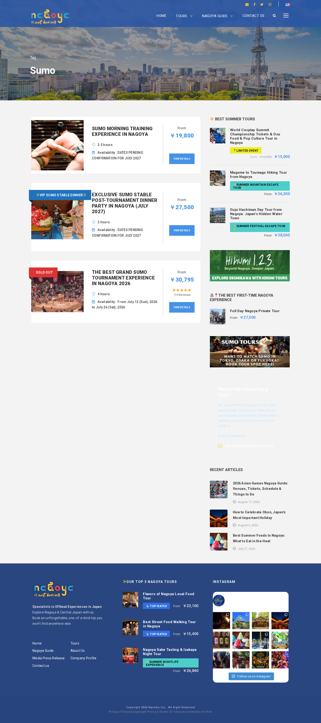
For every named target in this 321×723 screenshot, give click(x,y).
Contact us (254, 16)
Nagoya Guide (214, 16)
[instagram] (270, 4)
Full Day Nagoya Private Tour (255, 311)
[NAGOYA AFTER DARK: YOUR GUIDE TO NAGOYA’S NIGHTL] (260, 640)
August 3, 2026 (248, 525)
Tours (181, 16)
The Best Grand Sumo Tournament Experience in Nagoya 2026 (123, 277)
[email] (247, 4)
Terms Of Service (172, 711)
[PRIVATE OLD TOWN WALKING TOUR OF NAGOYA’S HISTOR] (241, 659)
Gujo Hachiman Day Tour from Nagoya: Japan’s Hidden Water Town (256, 214)
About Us (77, 650)
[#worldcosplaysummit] (280, 640)
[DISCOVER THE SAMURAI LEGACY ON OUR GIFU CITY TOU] (241, 620)
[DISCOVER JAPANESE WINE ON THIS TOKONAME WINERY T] (221, 640)
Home (161, 16)
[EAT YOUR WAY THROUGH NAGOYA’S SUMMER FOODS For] (241, 640)
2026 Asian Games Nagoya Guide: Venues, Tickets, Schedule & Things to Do (260, 488)
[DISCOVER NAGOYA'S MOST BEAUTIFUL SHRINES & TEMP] (260, 620)
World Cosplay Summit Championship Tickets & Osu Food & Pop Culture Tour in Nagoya (255, 136)
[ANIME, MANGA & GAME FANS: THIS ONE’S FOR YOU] (280, 659)
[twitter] (261, 4)
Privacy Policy (119, 711)
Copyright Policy (145, 711)
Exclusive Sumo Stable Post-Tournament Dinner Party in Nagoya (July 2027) (124, 203)
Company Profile (83, 658)
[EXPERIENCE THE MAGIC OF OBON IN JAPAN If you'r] (280, 620)
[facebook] (254, 4)
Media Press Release (48, 658)
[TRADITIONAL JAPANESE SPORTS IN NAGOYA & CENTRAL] (221, 659)
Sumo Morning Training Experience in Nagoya (122, 131)
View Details (182, 158)
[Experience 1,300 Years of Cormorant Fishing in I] (221, 620)
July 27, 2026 (246, 548)
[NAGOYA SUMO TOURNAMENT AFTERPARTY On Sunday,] (260, 659)
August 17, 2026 (249, 502)
